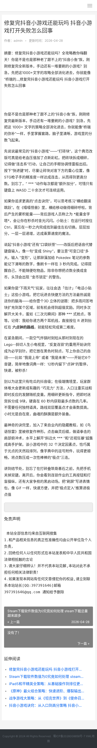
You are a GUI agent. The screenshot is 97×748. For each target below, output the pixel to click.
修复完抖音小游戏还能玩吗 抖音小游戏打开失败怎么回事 (47, 669)
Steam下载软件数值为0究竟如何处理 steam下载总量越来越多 (47, 676)
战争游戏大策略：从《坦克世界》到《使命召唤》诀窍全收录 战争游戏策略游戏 (47, 698)
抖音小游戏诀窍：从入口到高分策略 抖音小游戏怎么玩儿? (47, 705)
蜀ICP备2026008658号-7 (69, 736)
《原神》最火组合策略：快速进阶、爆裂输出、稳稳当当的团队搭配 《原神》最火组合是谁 (47, 691)
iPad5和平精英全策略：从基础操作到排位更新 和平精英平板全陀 (47, 683)
